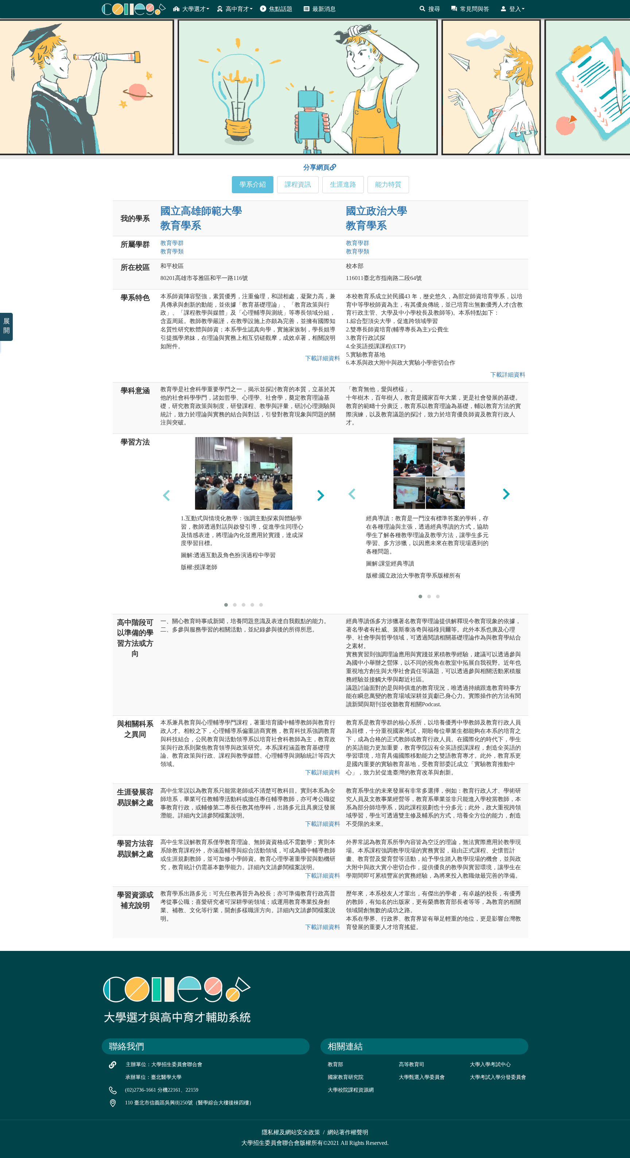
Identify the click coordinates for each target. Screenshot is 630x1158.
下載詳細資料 (321, 358)
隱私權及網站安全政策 (291, 1132)
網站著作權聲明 (347, 1132)
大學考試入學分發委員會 (498, 1077)
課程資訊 (298, 184)
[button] (226, 605)
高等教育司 (411, 1064)
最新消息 (324, 9)
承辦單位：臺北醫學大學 (153, 1077)
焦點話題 (280, 9)
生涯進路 (343, 184)
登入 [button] (515, 9)
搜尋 (434, 9)
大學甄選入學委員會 (422, 1077)
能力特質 (388, 184)
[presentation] (166, 495)
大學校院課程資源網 (351, 1090)
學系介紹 (253, 184)
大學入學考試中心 (490, 1064)
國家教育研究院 (345, 1077)
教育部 (335, 1064)
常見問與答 (474, 9)
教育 (172, 243)
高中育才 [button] (237, 9)
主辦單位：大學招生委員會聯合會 (164, 1064)
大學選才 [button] (194, 9)
